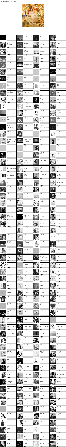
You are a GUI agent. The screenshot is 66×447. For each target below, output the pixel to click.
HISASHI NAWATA (10, 1)
